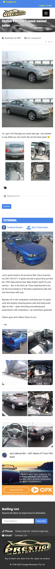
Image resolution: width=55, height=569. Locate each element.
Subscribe (41, 521)
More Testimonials (40, 227)
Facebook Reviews (15, 227)
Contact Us (11, 2)
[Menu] (46, 13)
